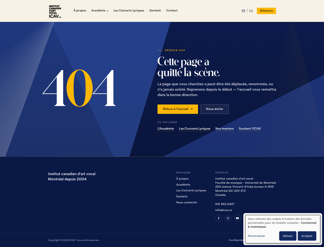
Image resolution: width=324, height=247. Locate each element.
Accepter (307, 236)
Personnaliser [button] (256, 236)
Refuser (288, 236)
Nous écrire (214, 109)
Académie (183, 185)
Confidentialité (237, 240)
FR (243, 11)
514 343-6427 (224, 204)
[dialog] (282, 229)
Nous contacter (186, 202)
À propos (80, 10)
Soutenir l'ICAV (250, 128)
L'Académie (166, 128)
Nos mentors (224, 128)
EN (251, 11)
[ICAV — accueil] (56, 11)
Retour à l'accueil (178, 109)
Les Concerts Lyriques (129, 10)
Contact (172, 10)
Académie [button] (98, 10)
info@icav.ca (223, 210)
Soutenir (155, 10)
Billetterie (266, 11)
